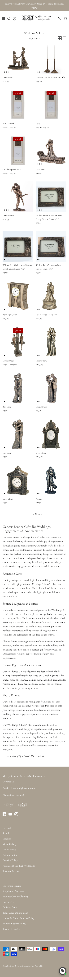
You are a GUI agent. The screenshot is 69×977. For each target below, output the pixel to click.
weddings (55, 562)
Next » (38, 514)
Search (6, 833)
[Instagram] (16, 814)
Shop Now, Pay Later (13, 891)
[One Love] (18, 434)
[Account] (58, 18)
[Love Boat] (51, 150)
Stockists (7, 838)
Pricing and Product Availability (19, 865)
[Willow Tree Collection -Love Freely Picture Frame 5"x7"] (51, 196)
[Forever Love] (51, 342)
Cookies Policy (10, 860)
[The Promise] (18, 196)
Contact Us (8, 902)
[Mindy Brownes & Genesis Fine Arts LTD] (36, 18)
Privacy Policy (10, 855)
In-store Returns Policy (14, 923)
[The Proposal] (18, 58)
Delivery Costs (10, 907)
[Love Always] (51, 388)
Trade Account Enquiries (15, 912)
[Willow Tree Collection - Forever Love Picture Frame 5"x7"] (18, 246)
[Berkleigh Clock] (18, 296)
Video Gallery (10, 844)
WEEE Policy (9, 849)
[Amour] (51, 480)
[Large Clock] (18, 480)
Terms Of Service (11, 929)
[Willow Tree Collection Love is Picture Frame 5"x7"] (51, 246)
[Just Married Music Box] (51, 296)
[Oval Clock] (51, 434)
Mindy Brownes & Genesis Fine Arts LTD (26, 966)
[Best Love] (18, 388)
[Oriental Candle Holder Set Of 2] (51, 58)
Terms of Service (11, 871)
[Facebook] (4, 814)
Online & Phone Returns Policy (18, 918)
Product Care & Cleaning (15, 896)
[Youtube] (10, 814)
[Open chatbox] (62, 971)
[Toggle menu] (3, 18)
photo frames (40, 701)
